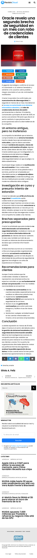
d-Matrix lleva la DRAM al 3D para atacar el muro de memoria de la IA (17, 499)
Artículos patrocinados (10, 531)
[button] (34, 2)
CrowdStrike (16, 198)
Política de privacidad (20, 554)
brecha (5, 365)
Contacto (23, 531)
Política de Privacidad (19, 446)
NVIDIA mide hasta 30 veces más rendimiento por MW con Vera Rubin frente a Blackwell (18, 483)
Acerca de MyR (28, 531)
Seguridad (26, 12)
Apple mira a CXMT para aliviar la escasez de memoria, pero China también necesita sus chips (17, 466)
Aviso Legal (8, 554)
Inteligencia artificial (14, 477)
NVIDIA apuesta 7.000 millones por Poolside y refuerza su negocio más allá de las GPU (18, 515)
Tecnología (24, 493)
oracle (11, 365)
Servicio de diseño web (18, 531)
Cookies (31, 554)
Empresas (13, 459)
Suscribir (18, 440)
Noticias (19, 12)
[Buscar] (33, 388)
